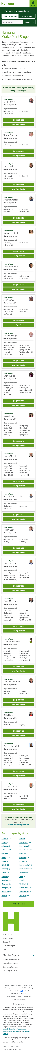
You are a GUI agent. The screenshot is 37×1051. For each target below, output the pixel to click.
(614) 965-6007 (18, 151)
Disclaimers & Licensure (18, 994)
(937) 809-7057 (18, 361)
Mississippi (5, 891)
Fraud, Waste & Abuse (14, 997)
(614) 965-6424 (18, 320)
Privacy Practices (16, 985)
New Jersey (23, 842)
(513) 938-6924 (18, 771)
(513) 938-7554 (18, 586)
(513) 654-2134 (18, 515)
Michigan (5, 888)
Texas (21, 876)
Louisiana (5, 880)
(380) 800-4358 (18, 251)
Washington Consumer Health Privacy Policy (18, 988)
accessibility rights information (13, 1029)
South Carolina (24, 869)
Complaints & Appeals (10, 963)
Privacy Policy (27, 985)
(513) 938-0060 (18, 626)
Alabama (5, 838)
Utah (21, 880)
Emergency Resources (10, 967)
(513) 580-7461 (18, 731)
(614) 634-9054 (18, 218)
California (5, 850)
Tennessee (23, 872)
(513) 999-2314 (18, 666)
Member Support (11, 955)
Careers (5, 949)
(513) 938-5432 (18, 481)
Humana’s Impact (9, 946)
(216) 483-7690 (18, 700)
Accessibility (27, 997)
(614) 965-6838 (18, 548)
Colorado (5, 853)
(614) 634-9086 (18, 184)
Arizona (4, 842)
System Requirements (18, 999)
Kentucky (5, 876)
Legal (7, 985)
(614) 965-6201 (18, 120)
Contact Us (6, 942)
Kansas (4, 872)
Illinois (4, 865)
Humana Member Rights (11, 959)
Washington (23, 888)
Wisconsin (22, 895)
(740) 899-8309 (18, 285)
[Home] (7, 3)
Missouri (4, 895)
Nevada (22, 838)
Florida (4, 857)
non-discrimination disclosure (15, 1030)
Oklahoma (22, 857)
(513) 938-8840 (18, 441)
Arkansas (5, 846)
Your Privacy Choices (13, 991)
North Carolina (24, 850)
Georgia (4, 861)
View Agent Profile (18, 124)
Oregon (21, 861)
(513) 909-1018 (18, 401)
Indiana (4, 869)
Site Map (27, 991)
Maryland (5, 884)
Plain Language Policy (10, 971)
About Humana (8, 938)
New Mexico (23, 846)
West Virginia (24, 891)
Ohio (21, 853)
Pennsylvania (24, 865)
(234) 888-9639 (18, 804)
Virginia (22, 884)
